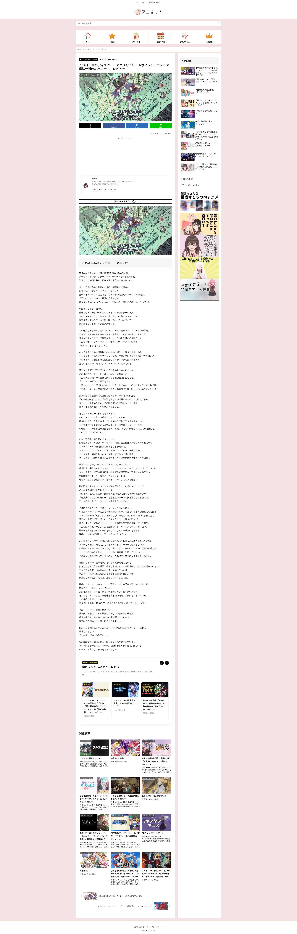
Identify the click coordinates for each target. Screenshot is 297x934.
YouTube (113, 189)
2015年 (104, 59)
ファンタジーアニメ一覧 (89, 59)
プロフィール (97, 189)
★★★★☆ (113, 59)
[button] (219, 23)
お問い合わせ (187, 179)
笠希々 (95, 178)
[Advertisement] (125, 156)
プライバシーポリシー (191, 185)
